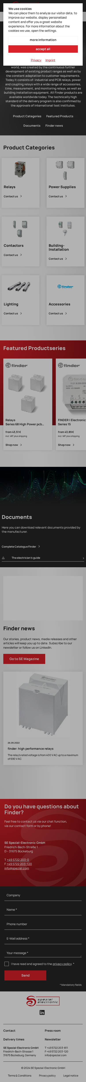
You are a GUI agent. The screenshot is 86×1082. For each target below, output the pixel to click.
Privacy (36, 60)
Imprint (50, 60)
